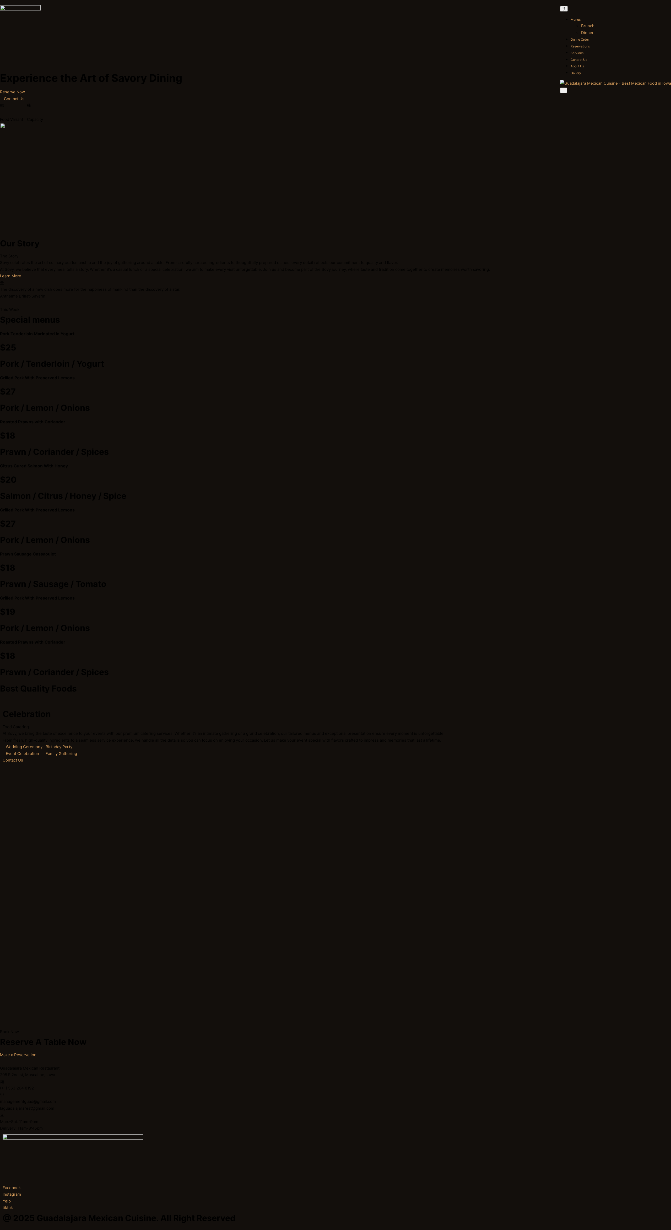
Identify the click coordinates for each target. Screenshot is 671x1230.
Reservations (580, 46)
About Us (577, 66)
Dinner (587, 32)
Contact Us (579, 60)
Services (577, 53)
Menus (576, 19)
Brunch (587, 25)
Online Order (580, 39)
